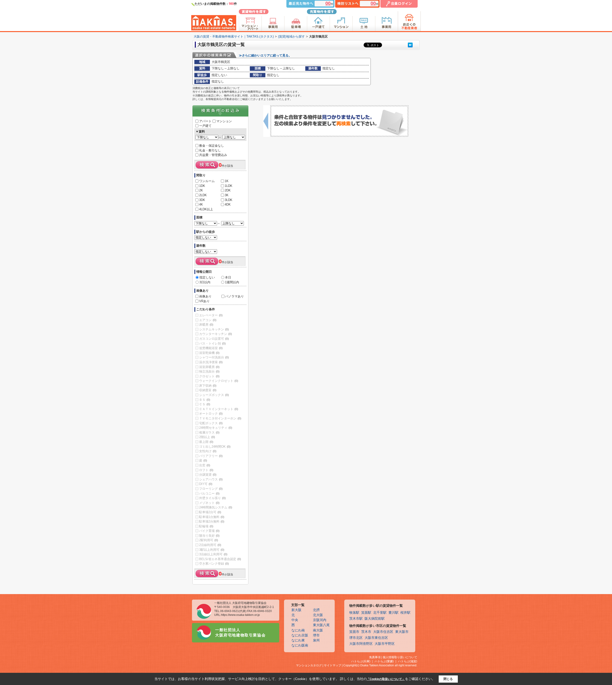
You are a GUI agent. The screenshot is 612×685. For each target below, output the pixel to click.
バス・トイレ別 (212, 343)
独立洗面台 (209, 371)
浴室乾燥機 (209, 353)
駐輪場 (206, 526)
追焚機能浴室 (211, 348)
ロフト (206, 470)
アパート (205, 121)
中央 (294, 620)
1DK (202, 186)
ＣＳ (204, 404)
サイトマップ (332, 665)
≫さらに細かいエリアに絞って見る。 (265, 55)
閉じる (448, 679)
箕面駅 (366, 612)
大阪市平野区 (385, 644)
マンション (224, 121)
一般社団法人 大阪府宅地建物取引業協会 (240, 632)
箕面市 (354, 632)
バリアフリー (211, 456)
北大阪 (318, 615)
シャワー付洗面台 (214, 357)
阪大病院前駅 (375, 618)
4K (201, 204)
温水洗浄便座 (211, 362)
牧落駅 (354, 612)
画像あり (205, 296)
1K (227, 181)
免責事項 (375, 657)
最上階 (206, 442)
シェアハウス (211, 479)
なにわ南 (298, 630)
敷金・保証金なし (211, 145)
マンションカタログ (309, 665)
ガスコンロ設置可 (214, 338)
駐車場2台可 (210, 512)
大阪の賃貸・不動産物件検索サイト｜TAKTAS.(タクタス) (234, 36)
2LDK (203, 195)
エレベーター (211, 315)
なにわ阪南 (299, 645)
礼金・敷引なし (210, 150)
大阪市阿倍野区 (361, 644)
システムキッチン (214, 329)
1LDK (228, 186)
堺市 (316, 635)
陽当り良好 (209, 535)
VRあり (204, 301)
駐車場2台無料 (211, 521)
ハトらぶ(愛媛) (384, 661)
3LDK (228, 200)
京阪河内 (319, 620)
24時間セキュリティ (215, 427)
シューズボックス (214, 395)
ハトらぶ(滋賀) (407, 661)
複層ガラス (209, 432)
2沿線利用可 (210, 545)
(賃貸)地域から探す (291, 36)
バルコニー (209, 493)
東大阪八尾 (321, 625)
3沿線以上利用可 (213, 554)
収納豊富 (207, 390)
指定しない (207, 277)
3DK (202, 200)
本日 (228, 277)
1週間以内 (232, 282)
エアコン (207, 320)
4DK (228, 204)
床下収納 (207, 385)
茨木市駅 (356, 618)
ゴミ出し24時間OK (214, 446)
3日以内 (204, 282)
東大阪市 (402, 632)
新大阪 (296, 610)
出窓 (204, 465)
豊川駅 (393, 612)
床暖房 (206, 324)
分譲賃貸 (207, 474)
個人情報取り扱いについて (400, 657)
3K (227, 195)
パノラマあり (234, 296)
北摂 (316, 610)
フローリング (211, 488)
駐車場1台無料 (211, 517)
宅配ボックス (211, 423)
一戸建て (205, 126)
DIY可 (205, 484)
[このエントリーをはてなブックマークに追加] (410, 45)
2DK (228, 190)
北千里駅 (380, 612)
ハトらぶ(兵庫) (360, 661)
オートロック (211, 413)
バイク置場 (209, 531)
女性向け (207, 451)
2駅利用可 (208, 540)
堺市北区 (356, 638)
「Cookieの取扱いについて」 (386, 679)
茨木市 (366, 632)
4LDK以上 (206, 209)
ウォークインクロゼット (218, 381)
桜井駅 (405, 612)
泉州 (316, 640)
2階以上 (207, 437)
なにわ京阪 (299, 635)
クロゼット (209, 376)
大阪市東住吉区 (376, 638)
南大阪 (318, 630)
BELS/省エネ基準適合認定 (220, 559)
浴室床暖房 (209, 367)
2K (201, 190)
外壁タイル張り (212, 498)
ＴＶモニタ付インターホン (220, 418)
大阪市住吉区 (383, 632)
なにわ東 (298, 640)
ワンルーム (207, 181)
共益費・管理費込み (213, 155)
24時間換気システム (215, 507)
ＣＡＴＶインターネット (218, 409)
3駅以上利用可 (211, 549)
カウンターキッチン (215, 334)
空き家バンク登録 (214, 563)
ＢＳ (204, 399)
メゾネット (209, 503)
